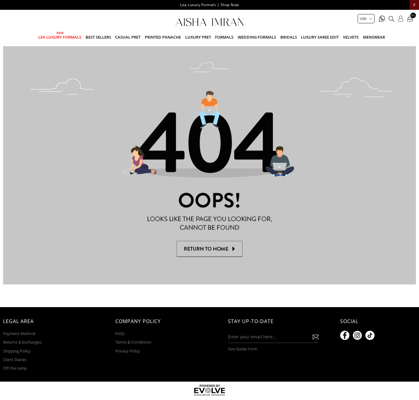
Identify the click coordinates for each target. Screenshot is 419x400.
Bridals (288, 37)
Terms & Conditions (133, 342)
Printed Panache (163, 37)
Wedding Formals (257, 37)
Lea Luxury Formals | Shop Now (209, 4)
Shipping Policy (17, 351)
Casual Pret (127, 37)
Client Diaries (15, 359)
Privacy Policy (127, 351)
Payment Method (19, 333)
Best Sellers (98, 37)
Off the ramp (15, 368)
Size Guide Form (242, 349)
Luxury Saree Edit (320, 37)
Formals (224, 37)
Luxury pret (198, 37)
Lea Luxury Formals (59, 37)
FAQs (120, 333)
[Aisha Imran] (209, 22)
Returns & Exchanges (22, 342)
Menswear (374, 37)
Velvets (351, 37)
